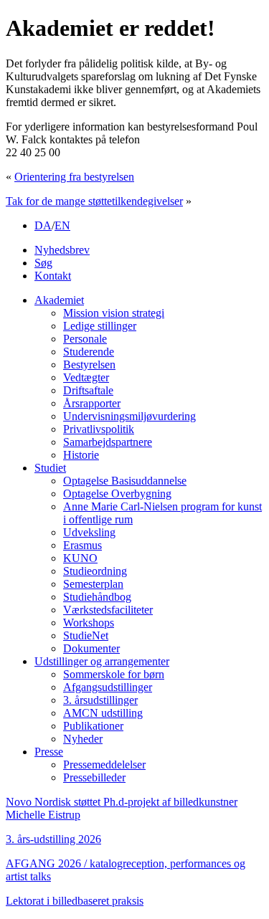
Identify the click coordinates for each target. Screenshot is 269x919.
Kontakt (52, 276)
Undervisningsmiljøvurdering (129, 416)
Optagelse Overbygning (117, 493)
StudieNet (85, 635)
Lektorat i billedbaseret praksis (74, 901)
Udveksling (89, 532)
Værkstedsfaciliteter (108, 610)
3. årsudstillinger (100, 700)
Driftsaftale (88, 390)
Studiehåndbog (97, 597)
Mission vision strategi (113, 313)
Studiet (50, 468)
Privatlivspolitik (98, 429)
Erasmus (82, 545)
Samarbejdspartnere (107, 442)
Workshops (88, 622)
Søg (43, 263)
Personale (85, 339)
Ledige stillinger (99, 326)
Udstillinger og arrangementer (101, 661)
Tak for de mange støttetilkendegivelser (94, 201)
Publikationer (93, 726)
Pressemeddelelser (104, 764)
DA (43, 225)
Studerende (88, 352)
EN (62, 225)
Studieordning (95, 571)
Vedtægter (86, 377)
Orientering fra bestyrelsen (74, 177)
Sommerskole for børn (113, 674)
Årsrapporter (92, 403)
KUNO (80, 558)
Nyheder (83, 739)
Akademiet (59, 300)
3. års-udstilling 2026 (53, 839)
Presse (48, 752)
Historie (81, 455)
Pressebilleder (94, 777)
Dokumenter (91, 648)
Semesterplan (93, 584)
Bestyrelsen (89, 364)
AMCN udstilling (103, 713)
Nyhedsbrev (62, 250)
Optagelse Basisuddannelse (125, 481)
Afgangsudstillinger (107, 687)
